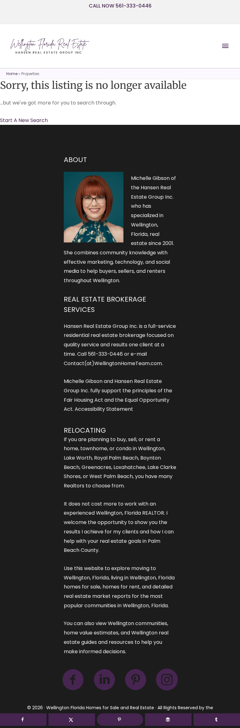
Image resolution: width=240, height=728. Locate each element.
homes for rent (121, 586)
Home (12, 73)
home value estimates (91, 632)
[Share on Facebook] (23, 719)
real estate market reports (97, 596)
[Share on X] (71, 719)
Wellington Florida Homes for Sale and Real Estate (100, 708)
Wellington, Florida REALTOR (130, 513)
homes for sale (82, 586)
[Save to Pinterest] (120, 719)
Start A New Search (24, 120)
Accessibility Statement (104, 409)
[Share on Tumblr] (216, 719)
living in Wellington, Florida (143, 577)
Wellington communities (137, 623)
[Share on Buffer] (168, 719)
